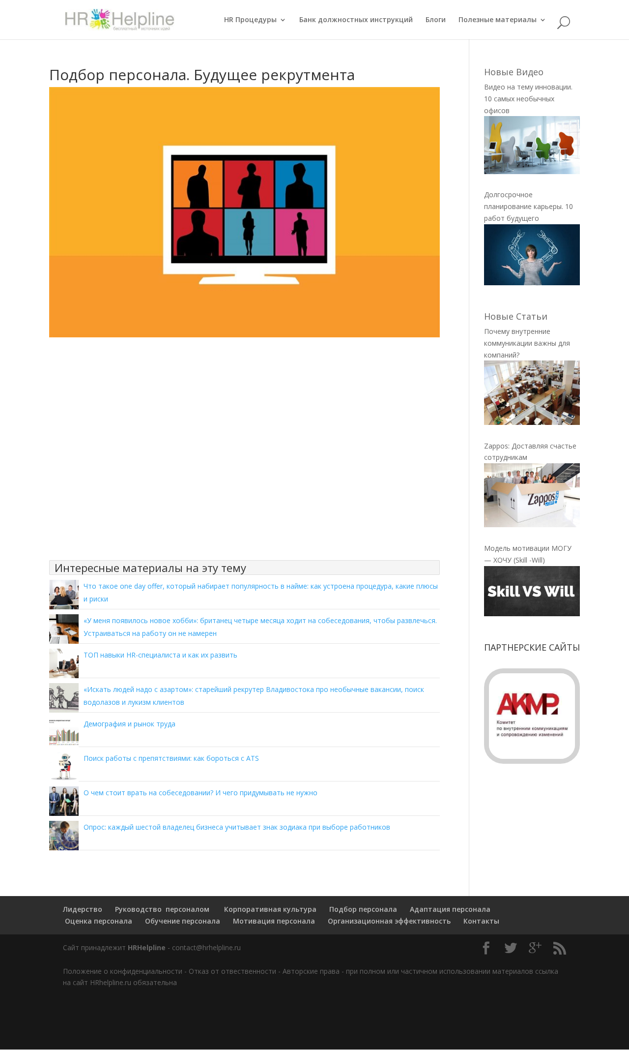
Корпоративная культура (269, 909)
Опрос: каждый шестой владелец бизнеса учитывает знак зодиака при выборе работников (237, 827)
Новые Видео (513, 72)
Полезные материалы (497, 20)
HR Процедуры (250, 20)
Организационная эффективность (389, 921)
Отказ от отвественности (232, 971)
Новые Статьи (515, 316)
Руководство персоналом (162, 909)
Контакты (481, 921)
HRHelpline (147, 947)
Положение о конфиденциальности (122, 971)
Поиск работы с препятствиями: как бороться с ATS (171, 758)
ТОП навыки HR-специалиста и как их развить (160, 655)
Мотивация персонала (274, 921)
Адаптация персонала (450, 909)
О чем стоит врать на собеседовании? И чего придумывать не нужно (200, 792)
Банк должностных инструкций (356, 20)
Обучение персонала (182, 921)
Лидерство (82, 909)
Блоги (436, 20)
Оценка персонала (97, 921)
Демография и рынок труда (129, 723)
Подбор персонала (363, 909)
